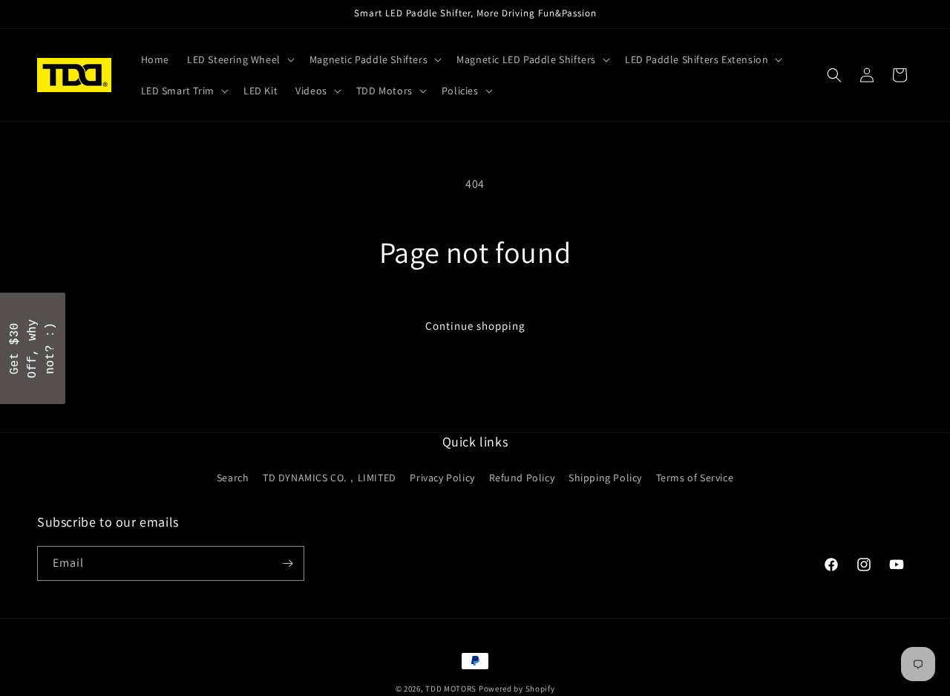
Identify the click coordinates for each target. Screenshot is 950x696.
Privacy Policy (442, 477)
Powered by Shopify (517, 688)
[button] (239, 59)
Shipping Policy (605, 477)
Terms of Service (695, 477)
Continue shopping (475, 326)
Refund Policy (522, 477)
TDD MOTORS (452, 688)
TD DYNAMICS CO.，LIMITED (329, 477)
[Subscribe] (287, 563)
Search (233, 477)
